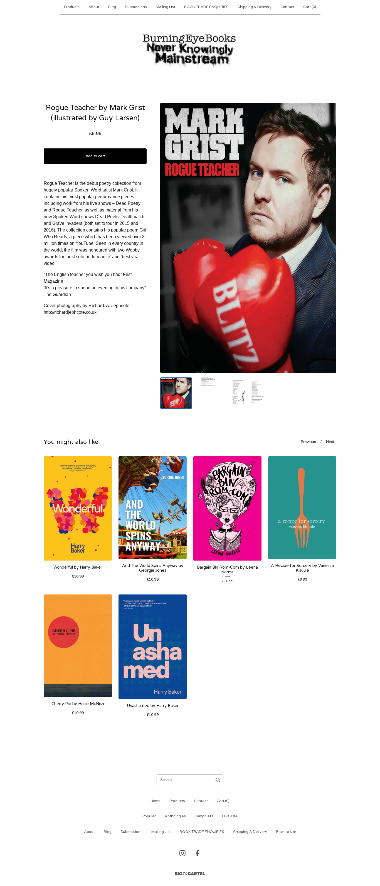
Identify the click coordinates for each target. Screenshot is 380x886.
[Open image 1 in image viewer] (248, 238)
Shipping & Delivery (255, 7)
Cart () (309, 7)
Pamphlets (204, 816)
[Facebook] (197, 853)
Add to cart (95, 156)
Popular (149, 816)
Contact (287, 7)
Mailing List (165, 7)
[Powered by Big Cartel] (190, 874)
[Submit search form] (217, 780)
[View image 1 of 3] (176, 393)
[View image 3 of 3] (248, 393)
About (93, 7)
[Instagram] (182, 853)
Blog (112, 7)
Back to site (286, 832)
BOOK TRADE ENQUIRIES (206, 7)
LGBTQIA (230, 816)
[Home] (190, 50)
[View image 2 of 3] (212, 393)
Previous (308, 442)
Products (72, 7)
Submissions (136, 7)
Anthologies (175, 816)
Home (155, 801)
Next (330, 442)
